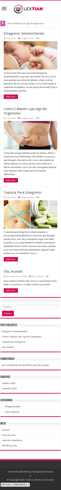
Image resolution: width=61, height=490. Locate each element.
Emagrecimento (27, 38)
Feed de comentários (12, 440)
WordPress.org (9, 445)
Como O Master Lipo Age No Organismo (25, 23)
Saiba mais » (11, 97)
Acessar (6, 430)
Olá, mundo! (13, 271)
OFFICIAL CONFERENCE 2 (15, 484)
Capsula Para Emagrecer (23, 192)
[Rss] (30, 476)
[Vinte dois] (30, 8)
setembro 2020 (9, 388)
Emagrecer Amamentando (24, 33)
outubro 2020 (8, 383)
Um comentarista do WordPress (17, 365)
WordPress (25, 471)
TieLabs (49, 471)
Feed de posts (9, 435)
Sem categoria (37, 276)
